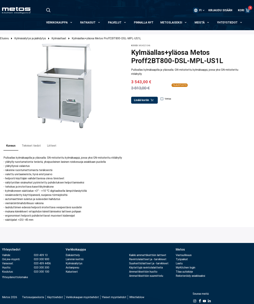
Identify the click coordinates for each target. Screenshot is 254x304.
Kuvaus (11, 145)
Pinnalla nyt (143, 22)
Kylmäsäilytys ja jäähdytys (30, 38)
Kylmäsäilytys (74, 263)
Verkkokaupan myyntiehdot (82, 297)
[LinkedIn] (209, 301)
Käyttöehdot (55, 297)
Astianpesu (72, 267)
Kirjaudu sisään (220, 10)
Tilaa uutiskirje (184, 271)
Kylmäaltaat (58, 38)
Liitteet (51, 145)
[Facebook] (199, 301)
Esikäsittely (73, 255)
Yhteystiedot (11, 249)
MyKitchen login (185, 267)
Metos (180, 249)
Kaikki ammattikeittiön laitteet (147, 255)
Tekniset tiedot (31, 145)
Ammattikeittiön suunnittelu (146, 275)
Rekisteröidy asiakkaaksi (190, 275)
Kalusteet (72, 271)
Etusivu (4, 38)
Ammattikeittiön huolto (143, 271)
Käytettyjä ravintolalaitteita (146, 267)
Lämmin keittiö (75, 259)
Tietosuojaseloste (33, 297)
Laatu (179, 263)
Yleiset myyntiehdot (114, 297)
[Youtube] (204, 301)
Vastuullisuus (184, 255)
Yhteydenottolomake (15, 277)
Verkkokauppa (76, 249)
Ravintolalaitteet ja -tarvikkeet (147, 259)
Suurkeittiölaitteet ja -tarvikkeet (148, 263)
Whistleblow (136, 297)
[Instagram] (195, 301)
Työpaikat (182, 259)
